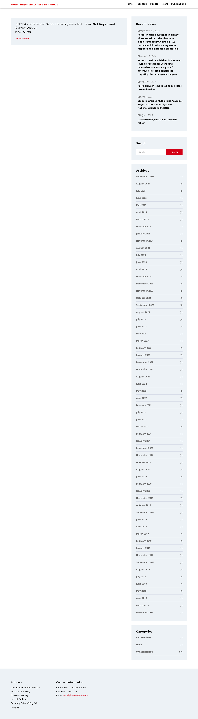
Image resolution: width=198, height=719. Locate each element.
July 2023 (159, 319)
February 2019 (159, 540)
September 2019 (159, 512)
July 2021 (159, 412)
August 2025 (159, 183)
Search (174, 151)
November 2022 (159, 369)
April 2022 (159, 398)
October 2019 (159, 505)
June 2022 (159, 383)
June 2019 (159, 519)
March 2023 (159, 340)
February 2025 (159, 226)
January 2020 (159, 490)
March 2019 (159, 533)
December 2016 (159, 612)
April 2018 (159, 598)
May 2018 (159, 590)
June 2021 (159, 419)
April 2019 (159, 526)
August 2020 (159, 469)
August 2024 (159, 247)
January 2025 (159, 233)
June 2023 (159, 326)
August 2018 (159, 569)
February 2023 (159, 347)
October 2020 (159, 462)
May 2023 (159, 333)
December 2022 (159, 362)
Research (141, 3)
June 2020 (159, 476)
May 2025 (159, 205)
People (154, 3)
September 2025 (159, 176)
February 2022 (159, 405)
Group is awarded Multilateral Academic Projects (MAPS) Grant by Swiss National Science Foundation (160, 104)
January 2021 (159, 440)
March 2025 (159, 219)
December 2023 (159, 283)
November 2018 (159, 555)
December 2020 (159, 448)
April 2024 (159, 269)
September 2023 (159, 305)
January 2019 (159, 548)
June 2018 (159, 583)
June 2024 (159, 262)
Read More (21, 38)
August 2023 (159, 312)
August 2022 (159, 376)
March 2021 (159, 426)
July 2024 (159, 255)
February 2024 (159, 276)
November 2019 (159, 498)
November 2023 (159, 290)
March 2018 (159, 605)
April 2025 (159, 212)
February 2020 (159, 483)
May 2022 (159, 390)
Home (129, 3)
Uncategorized (159, 651)
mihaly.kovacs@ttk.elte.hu (76, 695)
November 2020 (159, 455)
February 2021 (159, 433)
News (164, 3)
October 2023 (159, 297)
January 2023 (159, 355)
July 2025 (159, 190)
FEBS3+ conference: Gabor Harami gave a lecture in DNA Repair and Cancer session (65, 26)
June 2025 (159, 197)
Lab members (159, 637)
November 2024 (159, 240)
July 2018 (159, 576)
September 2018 (159, 562)
